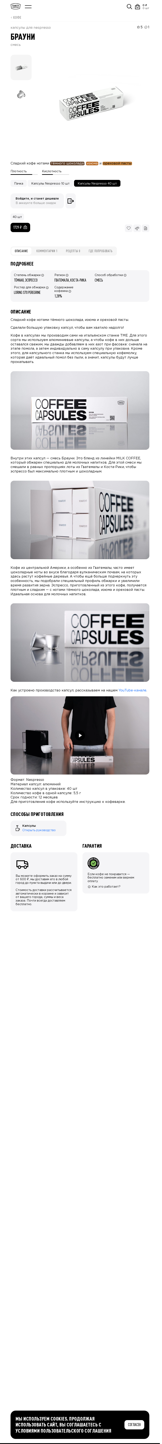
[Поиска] (129, 6)
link (13, 822)
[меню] (28, 7)
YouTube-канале (132, 690)
